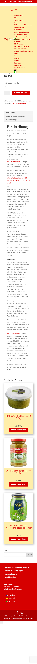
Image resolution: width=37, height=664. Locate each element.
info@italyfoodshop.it (13, 589)
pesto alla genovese (19, 103)
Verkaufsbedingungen (14, 571)
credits (30, 618)
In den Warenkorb (21, 93)
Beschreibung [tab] (10, 112)
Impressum (8, 584)
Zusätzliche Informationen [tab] (15, 116)
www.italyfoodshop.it (14, 162)
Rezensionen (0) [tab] (11, 120)
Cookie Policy (10, 577)
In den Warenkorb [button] (18, 429)
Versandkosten (11, 574)
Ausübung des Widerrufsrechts (17, 567)
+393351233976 (13, 586)
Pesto (29, 101)
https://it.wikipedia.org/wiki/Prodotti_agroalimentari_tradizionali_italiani (18, 180)
